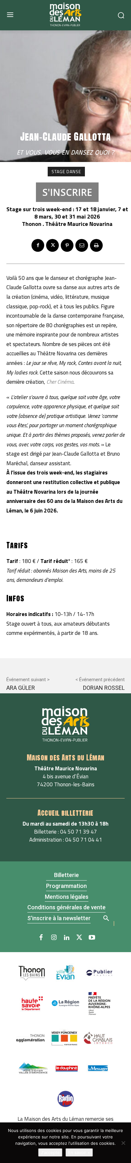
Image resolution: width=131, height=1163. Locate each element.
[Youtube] (92, 937)
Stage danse (66, 171)
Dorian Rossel (104, 687)
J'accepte (50, 1152)
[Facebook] (37, 245)
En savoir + (79, 1152)
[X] (52, 245)
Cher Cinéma (59, 382)
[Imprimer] (96, 245)
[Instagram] (53, 937)
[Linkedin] (66, 937)
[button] (105, 917)
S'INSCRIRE (67, 192)
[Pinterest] (67, 245)
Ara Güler (20, 687)
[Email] (81, 245)
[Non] (123, 1143)
